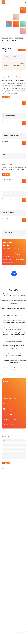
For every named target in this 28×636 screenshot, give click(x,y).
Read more (22, 49)
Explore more (6, 97)
